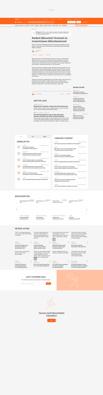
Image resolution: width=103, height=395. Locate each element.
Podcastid (36, 25)
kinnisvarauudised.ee (68, 19)
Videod (41, 25)
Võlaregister (64, 25)
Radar (49, 25)
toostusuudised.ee (31, 19)
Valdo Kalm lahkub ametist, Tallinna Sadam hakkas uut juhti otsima (40, 247)
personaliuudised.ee (77, 19)
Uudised (35, 104)
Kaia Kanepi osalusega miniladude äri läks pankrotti (67, 143)
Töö (60, 25)
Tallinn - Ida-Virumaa (24, 215)
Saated (56, 147)
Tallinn (70, 215)
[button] (33, 283)
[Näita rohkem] (82, 19)
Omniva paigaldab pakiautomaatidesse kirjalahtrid (35, 179)
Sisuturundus (55, 25)
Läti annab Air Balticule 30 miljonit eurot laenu (65, 186)
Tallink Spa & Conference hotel (59, 215)
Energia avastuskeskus (41, 215)
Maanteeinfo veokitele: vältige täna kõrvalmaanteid (51, 106)
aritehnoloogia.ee (53, 19)
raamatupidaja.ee (60, 19)
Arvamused (27, 25)
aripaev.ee (25, 19)
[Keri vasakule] (16, 209)
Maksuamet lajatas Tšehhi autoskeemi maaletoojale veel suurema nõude (59, 247)
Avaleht (16, 25)
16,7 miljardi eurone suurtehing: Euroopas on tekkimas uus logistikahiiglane (60, 266)
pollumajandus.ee (45, 19)
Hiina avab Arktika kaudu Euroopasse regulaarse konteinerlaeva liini (21, 247)
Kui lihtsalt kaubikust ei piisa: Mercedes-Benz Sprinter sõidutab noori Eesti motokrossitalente (49, 115)
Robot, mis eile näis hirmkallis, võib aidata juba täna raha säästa (78, 117)
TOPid (32, 25)
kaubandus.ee (38, 19)
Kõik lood (21, 25)
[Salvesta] (48, 145)
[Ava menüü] (21, 19)
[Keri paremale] (86, 209)
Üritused (45, 25)
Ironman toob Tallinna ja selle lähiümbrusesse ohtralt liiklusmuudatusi (79, 100)
